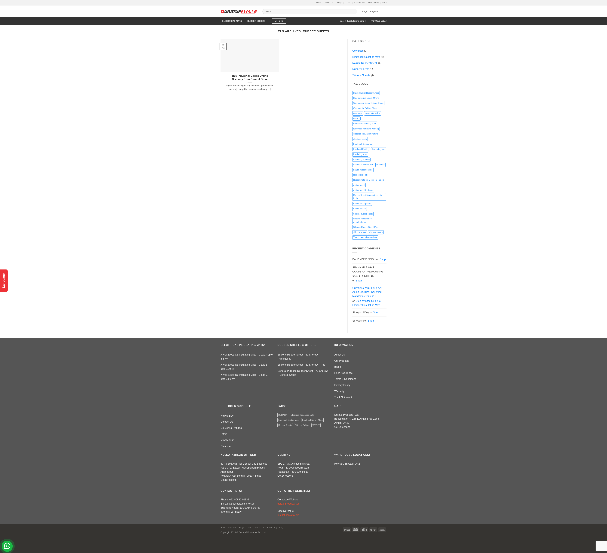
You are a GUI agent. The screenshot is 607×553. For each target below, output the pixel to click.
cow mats (357, 113)
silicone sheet (359, 232)
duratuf (356, 118)
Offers (224, 434)
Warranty (339, 391)
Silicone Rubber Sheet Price (366, 227)
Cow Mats (358, 50)
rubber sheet (359, 185)
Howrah (338, 463)
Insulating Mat (378, 149)
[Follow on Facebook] (222, 3)
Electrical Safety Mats (312, 420)
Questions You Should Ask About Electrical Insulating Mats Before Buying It (367, 292)
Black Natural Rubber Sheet (366, 93)
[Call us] (228, 3)
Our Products (341, 360)
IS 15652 (380, 164)
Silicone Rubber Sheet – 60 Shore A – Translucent (298, 356)
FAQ (384, 2)
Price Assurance (343, 373)
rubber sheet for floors (363, 190)
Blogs (339, 2)
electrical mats (360, 139)
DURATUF (283, 415)
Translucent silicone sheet (365, 237)
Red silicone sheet (361, 175)
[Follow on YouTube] (234, 3)
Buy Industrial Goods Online (366, 98)
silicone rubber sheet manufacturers (362, 220)
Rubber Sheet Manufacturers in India (367, 197)
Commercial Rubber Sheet (365, 108)
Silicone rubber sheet (363, 214)
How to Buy (373, 2)
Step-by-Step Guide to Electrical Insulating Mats (366, 303)
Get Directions (342, 427)
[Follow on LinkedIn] (231, 3)
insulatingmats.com (288, 515)
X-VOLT (316, 425)
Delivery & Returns (231, 428)
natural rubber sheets (363, 170)
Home (318, 2)
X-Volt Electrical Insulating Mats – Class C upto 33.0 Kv (244, 377)
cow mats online (372, 113)
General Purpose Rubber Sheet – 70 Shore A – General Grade (302, 373)
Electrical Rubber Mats (363, 144)
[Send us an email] (225, 3)
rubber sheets (359, 208)
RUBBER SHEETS (256, 21)
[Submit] (354, 11)
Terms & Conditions (345, 379)
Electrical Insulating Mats (366, 57)
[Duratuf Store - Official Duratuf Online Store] (239, 11)
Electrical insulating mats (364, 123)
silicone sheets (376, 232)
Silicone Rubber (302, 425)
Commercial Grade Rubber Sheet (368, 103)
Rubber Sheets (360, 69)
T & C (348, 2)
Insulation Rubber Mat (363, 164)
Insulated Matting (361, 149)
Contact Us (359, 2)
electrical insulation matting (365, 134)
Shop (383, 259)
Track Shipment (343, 397)
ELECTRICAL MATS (232, 21)
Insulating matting (361, 159)
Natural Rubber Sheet (364, 63)
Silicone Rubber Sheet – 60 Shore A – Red (301, 364)
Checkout (226, 446)
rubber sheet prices (362, 203)
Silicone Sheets (361, 75)
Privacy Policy (342, 385)
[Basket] (384, 11)
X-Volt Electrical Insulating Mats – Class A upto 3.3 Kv (247, 356)
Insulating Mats (360, 154)
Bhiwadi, (349, 463)
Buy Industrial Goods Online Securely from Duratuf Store (250, 77)
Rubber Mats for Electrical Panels (368, 180)
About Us (329, 2)
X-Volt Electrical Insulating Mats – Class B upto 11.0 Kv (244, 366)
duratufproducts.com (288, 503)
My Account (227, 440)
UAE (357, 463)
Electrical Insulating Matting (366, 129)
